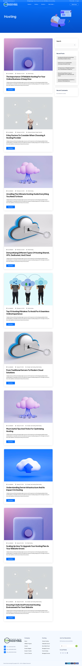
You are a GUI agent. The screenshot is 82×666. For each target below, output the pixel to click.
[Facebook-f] (61, 653)
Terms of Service (28, 653)
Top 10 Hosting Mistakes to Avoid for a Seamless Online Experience (66, 80)
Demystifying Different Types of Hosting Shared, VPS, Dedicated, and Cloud (28, 253)
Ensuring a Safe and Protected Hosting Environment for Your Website (23, 606)
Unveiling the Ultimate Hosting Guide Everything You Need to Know (66, 58)
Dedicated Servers (46, 643)
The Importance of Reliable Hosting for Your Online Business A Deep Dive (25, 77)
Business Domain (31, 132)
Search (59, 41)
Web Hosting (30, 73)
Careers (26, 646)
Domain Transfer (38, 132)
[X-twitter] (65, 653)
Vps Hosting (33, 367)
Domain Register (27, 648)
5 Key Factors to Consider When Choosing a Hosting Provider (65, 63)
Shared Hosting (45, 641)
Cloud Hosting (45, 650)
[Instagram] (63, 653)
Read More (10, 89)
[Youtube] (67, 653)
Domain (28, 367)
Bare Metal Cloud (45, 646)
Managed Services (46, 653)
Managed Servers (46, 648)
